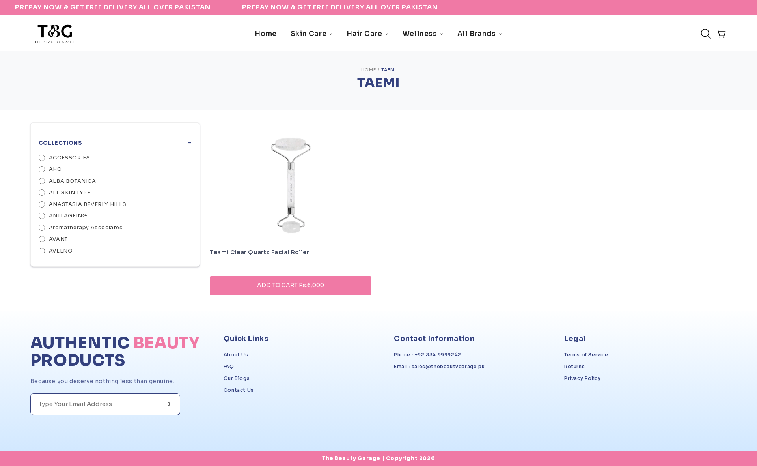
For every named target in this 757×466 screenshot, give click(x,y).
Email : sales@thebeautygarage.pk (439, 366)
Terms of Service (586, 354)
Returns (574, 366)
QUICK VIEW (290, 307)
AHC (55, 169)
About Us (236, 354)
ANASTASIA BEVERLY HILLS (88, 204)
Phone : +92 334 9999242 (427, 354)
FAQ (229, 366)
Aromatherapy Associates (86, 227)
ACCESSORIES (69, 157)
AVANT (58, 239)
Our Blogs (237, 378)
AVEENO (61, 250)
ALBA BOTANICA (72, 181)
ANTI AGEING (68, 215)
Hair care (364, 34)
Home (265, 34)
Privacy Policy (582, 378)
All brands (476, 34)
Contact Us (239, 390)
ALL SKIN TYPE (70, 192)
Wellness (420, 34)
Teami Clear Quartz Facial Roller (259, 252)
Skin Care (308, 34)
